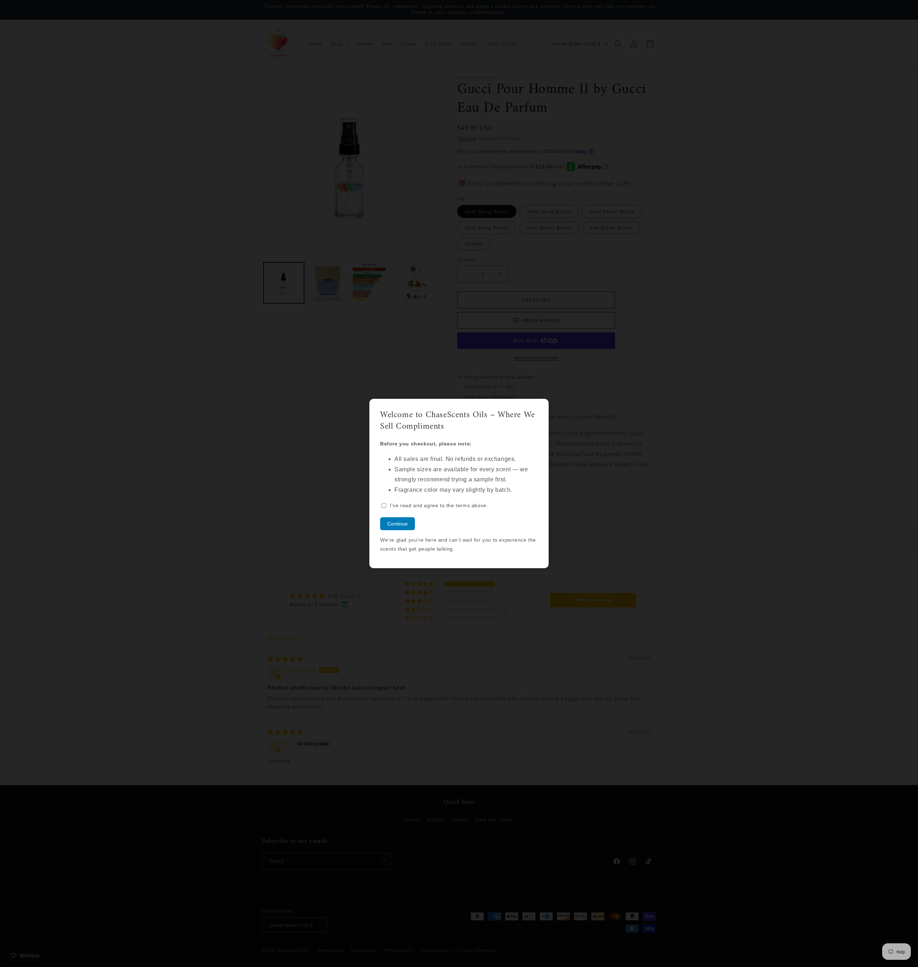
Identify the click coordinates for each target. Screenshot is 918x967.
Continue (397, 524)
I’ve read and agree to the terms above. (439, 505)
